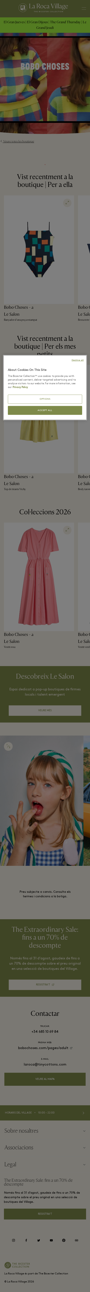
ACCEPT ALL (45, 410)
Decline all (78, 360)
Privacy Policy (20, 387)
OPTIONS (45, 399)
